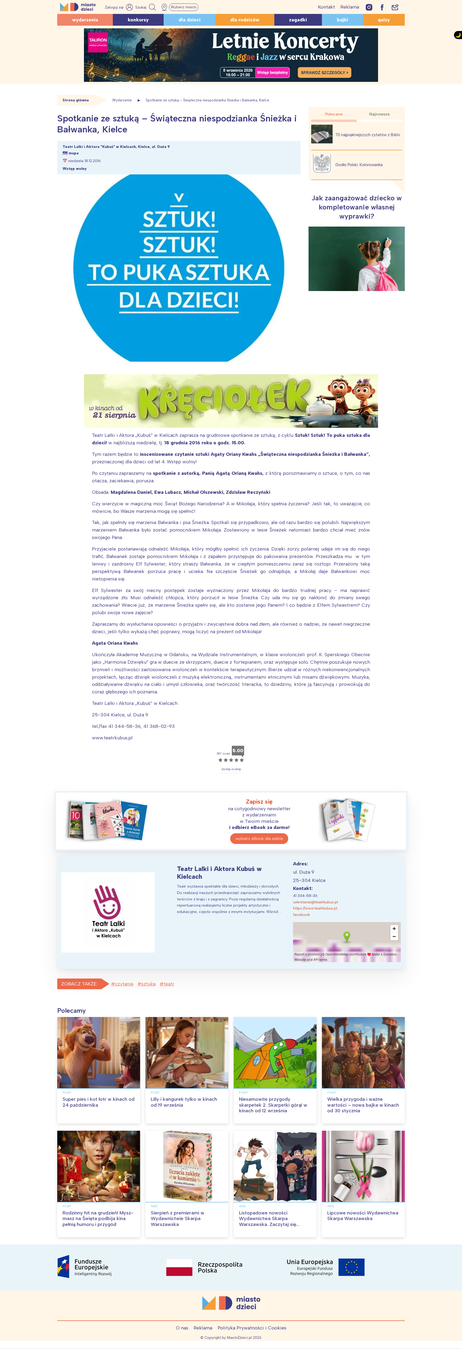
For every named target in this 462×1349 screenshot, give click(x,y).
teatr (169, 984)
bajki (342, 20)
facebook (301, 914)
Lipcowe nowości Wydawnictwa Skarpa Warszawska (362, 1216)
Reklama (349, 7)
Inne (154, 1206)
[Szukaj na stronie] (146, 7)
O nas (182, 1328)
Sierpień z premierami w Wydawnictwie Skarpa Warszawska (177, 1218)
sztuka (148, 984)
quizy (384, 20)
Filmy (67, 1092)
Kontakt (326, 7)
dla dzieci (190, 20)
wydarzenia (85, 20)
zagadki (298, 20)
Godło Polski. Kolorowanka (359, 164)
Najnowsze (379, 114)
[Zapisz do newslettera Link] (395, 7)
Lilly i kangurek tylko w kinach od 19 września (184, 1102)
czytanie (124, 984)
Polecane (334, 114)
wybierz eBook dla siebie (259, 838)
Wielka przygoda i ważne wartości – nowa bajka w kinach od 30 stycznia (363, 1105)
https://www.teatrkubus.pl (315, 908)
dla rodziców (244, 20)
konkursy (138, 20)
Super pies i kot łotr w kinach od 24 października (98, 1102)
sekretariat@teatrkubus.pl (315, 902)
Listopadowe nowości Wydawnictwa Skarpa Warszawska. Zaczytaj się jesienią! (267, 1221)
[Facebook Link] (382, 7)
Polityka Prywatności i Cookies (252, 1328)
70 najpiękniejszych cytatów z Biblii (367, 134)
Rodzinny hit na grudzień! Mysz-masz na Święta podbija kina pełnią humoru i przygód (98, 1218)
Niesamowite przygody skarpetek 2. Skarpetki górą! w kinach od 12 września (273, 1105)
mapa (74, 153)
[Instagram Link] (369, 7)
